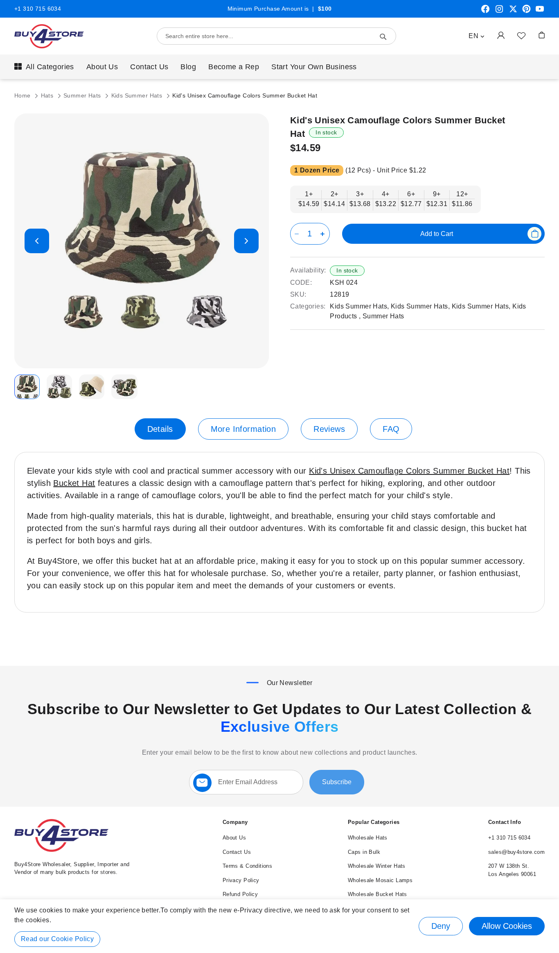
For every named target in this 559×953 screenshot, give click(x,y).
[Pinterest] (526, 12)
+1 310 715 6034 (37, 8)
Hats (48, 95)
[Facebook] (485, 12)
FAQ (391, 428)
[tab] (160, 429)
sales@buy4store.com (516, 852)
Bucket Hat (74, 483)
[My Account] (501, 35)
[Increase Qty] (323, 233)
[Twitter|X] (513, 12)
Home (23, 95)
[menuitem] (44, 66)
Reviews (329, 428)
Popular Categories (374, 822)
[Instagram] (499, 12)
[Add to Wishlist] (521, 35)
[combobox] (276, 36)
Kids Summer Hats (137, 95)
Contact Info (504, 822)
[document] (279, 926)
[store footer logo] (61, 850)
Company (235, 822)
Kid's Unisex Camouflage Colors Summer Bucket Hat (409, 470)
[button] (477, 36)
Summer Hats (83, 95)
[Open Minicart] (542, 35)
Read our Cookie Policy (57, 938)
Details (160, 428)
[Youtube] (540, 12)
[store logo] (49, 36)
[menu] (279, 66)
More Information (243, 428)
